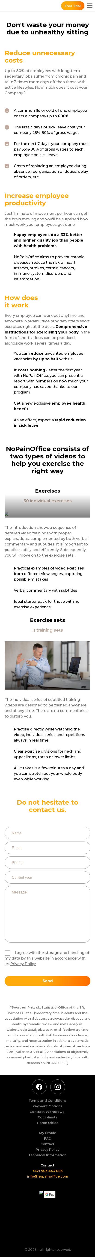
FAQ (47, 1138)
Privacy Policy (23, 964)
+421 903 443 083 (48, 1171)
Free (73, 6)
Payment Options (47, 1106)
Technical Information (47, 1155)
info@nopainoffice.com (47, 1176)
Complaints (47, 1117)
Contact (47, 1144)
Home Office (47, 1123)
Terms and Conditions (48, 1101)
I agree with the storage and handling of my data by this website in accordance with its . (47, 958)
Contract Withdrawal (47, 1112)
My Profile (47, 1133)
